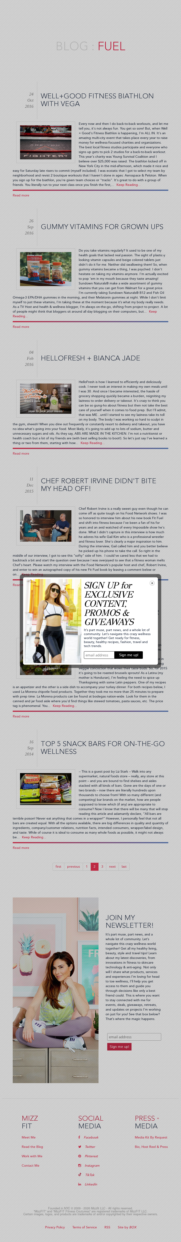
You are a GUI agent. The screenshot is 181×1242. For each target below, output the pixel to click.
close (152, 583)
